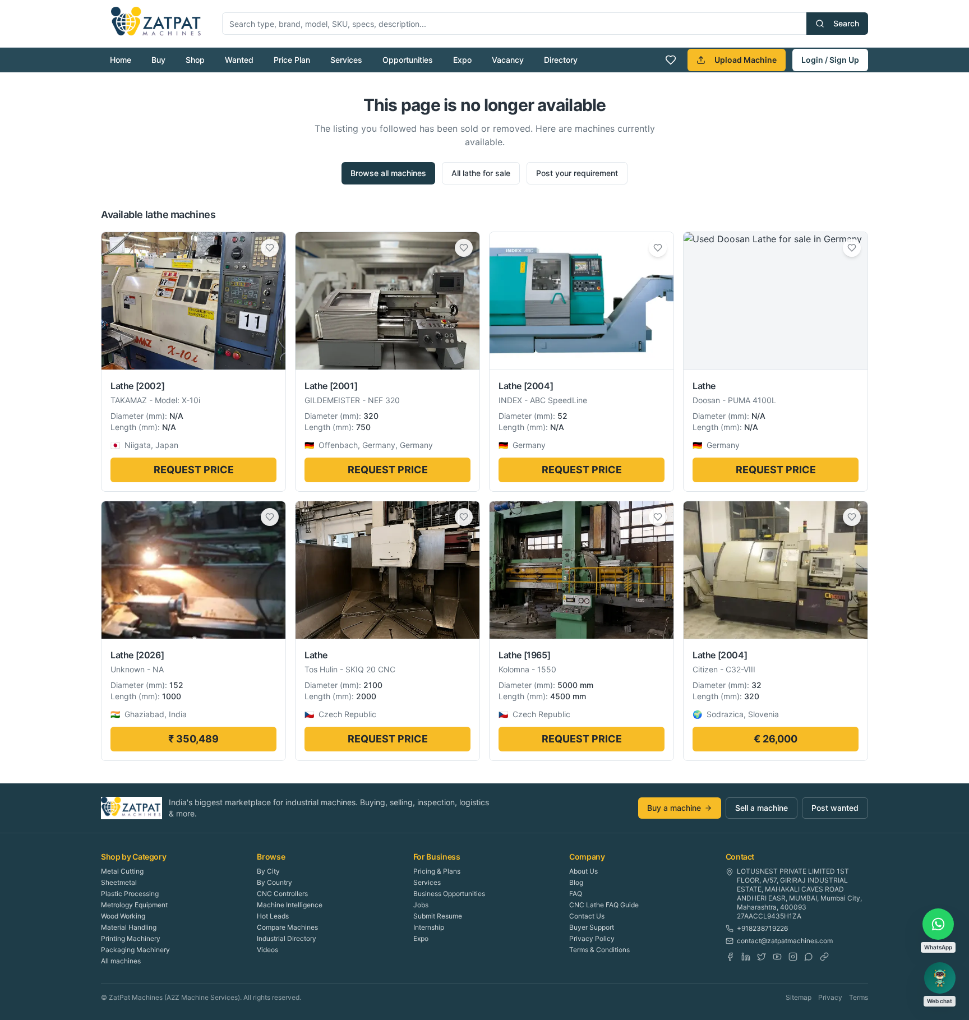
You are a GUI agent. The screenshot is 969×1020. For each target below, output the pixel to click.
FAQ (575, 893)
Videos (267, 949)
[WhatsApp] (808, 956)
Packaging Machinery (135, 949)
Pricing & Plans (436, 871)
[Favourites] (671, 60)
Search (846, 23)
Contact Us (587, 916)
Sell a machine (761, 808)
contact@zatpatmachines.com (785, 940)
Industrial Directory (286, 938)
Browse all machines (388, 173)
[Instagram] (792, 956)
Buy (158, 59)
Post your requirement (577, 173)
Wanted (239, 59)
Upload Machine (745, 59)
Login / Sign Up (830, 59)
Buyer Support (591, 927)
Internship (428, 927)
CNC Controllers (282, 893)
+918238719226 (762, 928)
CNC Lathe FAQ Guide (604, 905)
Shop (195, 59)
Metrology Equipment (134, 905)
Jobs (420, 905)
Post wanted (835, 808)
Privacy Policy (592, 938)
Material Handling (128, 927)
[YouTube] (777, 956)
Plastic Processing (130, 893)
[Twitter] (761, 956)
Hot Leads (273, 916)
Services (346, 59)
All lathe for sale (480, 173)
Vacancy (508, 59)
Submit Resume (437, 916)
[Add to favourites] (270, 248)
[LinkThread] (824, 956)
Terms (858, 997)
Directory (561, 59)
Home (120, 59)
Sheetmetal (119, 882)
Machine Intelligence (289, 905)
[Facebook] (730, 956)
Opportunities (407, 59)
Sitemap (798, 997)
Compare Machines (287, 927)
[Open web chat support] (940, 978)
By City (268, 871)
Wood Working (123, 916)
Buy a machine (674, 808)
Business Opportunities (449, 893)
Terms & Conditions (599, 949)
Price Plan (292, 59)
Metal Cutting (122, 871)
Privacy (830, 997)
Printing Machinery (130, 938)
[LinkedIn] (745, 956)
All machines (121, 961)
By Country (274, 882)
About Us (583, 871)
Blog (576, 882)
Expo (462, 59)
